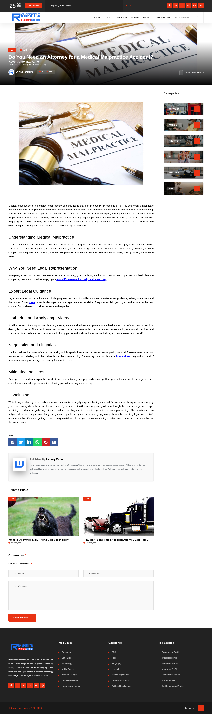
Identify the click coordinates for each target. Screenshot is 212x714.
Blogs (108, 17)
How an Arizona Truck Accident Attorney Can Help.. (115, 539)
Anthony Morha (54, 459)
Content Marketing (120, 680)
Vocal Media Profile (171, 675)
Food (114, 658)
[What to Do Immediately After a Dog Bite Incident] (43, 516)
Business (147, 17)
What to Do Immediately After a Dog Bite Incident (38, 539)
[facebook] (169, 5)
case (32, 302)
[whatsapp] (175, 5)
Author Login (182, 17)
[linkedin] (188, 5)
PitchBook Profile (170, 663)
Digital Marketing (70, 680)
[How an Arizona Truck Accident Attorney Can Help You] (118, 516)
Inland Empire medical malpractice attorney (81, 279)
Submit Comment (21, 618)
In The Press (68, 669)
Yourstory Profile (170, 669)
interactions (123, 356)
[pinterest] (201, 5)
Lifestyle (116, 669)
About (96, 17)
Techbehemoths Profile (173, 686)
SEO (114, 652)
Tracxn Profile (168, 680)
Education (121, 17)
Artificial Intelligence (121, 686)
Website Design (69, 675)
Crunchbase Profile (171, 652)
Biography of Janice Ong (61, 6)
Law (12, 50)
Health (135, 17)
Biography (117, 663)
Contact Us (189, 708)
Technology (163, 17)
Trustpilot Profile (169, 658)
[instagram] (182, 5)
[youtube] (194, 5)
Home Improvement (71, 686)
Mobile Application (120, 675)
